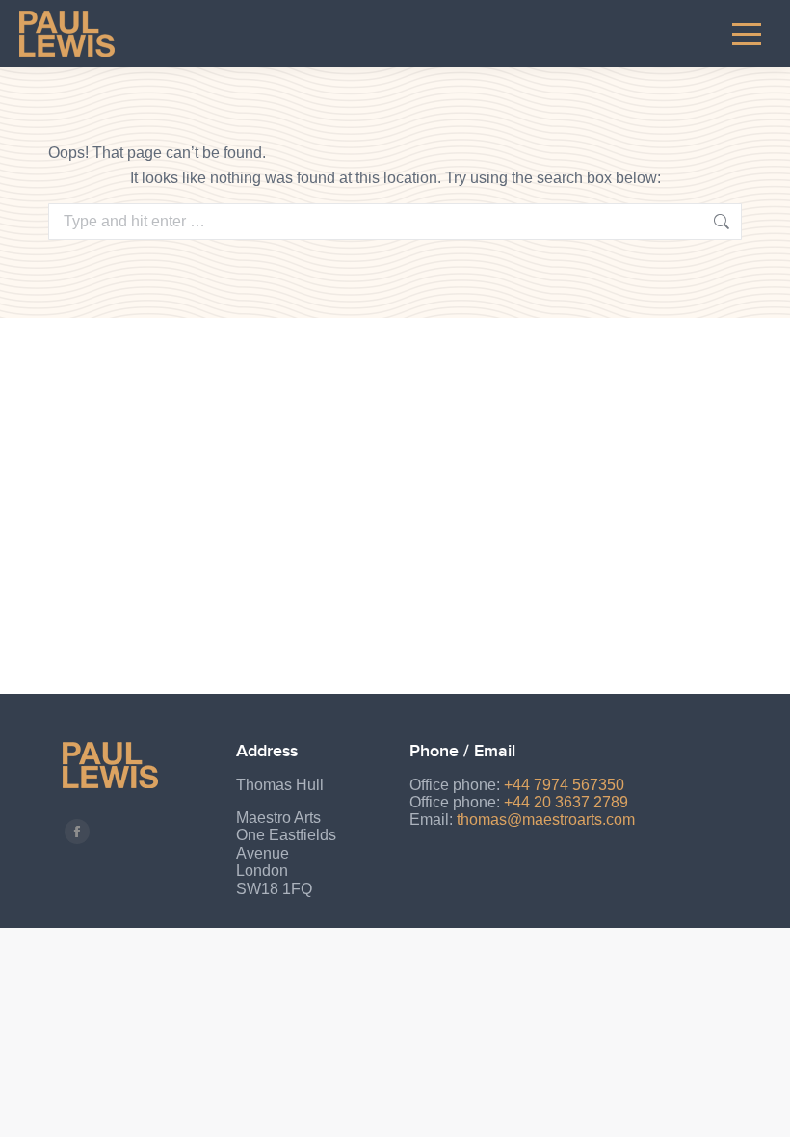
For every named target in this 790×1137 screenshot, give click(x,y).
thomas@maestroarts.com (546, 819)
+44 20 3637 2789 (566, 802)
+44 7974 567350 (564, 785)
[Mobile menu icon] (747, 34)
